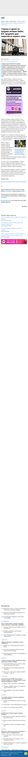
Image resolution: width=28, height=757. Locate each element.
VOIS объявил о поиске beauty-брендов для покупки (15, 704)
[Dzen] (13, 18)
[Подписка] (21, 18)
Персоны (4, 676)
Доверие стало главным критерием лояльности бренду (14, 646)
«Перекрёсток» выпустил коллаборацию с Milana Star (14, 725)
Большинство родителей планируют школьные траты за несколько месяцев (14, 650)
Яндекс (4, 61)
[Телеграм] (6, 18)
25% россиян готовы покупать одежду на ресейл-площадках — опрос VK (14, 672)
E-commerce (5, 621)
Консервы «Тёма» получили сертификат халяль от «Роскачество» (15, 627)
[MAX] (11, 18)
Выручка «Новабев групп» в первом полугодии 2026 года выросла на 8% (15, 743)
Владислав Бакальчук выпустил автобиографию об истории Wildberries (15, 654)
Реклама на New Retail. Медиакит (14, 115)
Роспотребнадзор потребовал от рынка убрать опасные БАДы (14, 617)
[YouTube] (16, 18)
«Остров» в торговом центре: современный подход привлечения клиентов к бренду (13, 661)
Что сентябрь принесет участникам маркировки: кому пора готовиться (12, 698)
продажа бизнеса (13, 61)
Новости (7, 21)
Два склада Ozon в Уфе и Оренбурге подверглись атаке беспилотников (15, 717)
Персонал (4, 639)
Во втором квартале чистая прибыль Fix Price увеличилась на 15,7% (14, 739)
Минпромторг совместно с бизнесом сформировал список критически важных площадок (15, 609)
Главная (2, 21)
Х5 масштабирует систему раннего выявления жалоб (14, 691)
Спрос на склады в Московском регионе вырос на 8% (14, 721)
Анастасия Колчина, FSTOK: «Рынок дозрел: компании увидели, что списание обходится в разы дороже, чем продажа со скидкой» (13, 680)
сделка (8, 61)
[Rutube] (18, 18)
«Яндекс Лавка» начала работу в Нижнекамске (14, 683)
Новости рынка (13, 21)
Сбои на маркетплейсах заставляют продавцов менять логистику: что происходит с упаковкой (12, 624)
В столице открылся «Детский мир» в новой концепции (13, 735)
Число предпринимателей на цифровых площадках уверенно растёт (15, 635)
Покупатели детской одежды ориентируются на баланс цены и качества (14, 613)
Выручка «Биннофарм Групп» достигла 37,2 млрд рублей (14, 701)
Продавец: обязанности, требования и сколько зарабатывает (12, 643)
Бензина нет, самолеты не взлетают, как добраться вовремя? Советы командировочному (13, 732)
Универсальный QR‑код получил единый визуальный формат (12, 631)
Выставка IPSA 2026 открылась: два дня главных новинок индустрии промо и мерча (14, 664)
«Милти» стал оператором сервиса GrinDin (13, 707)
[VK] (9, 18)
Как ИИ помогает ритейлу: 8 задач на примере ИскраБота (12, 714)
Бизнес (4, 658)
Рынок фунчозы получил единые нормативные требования (14, 668)
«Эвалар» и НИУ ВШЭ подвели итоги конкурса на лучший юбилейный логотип (14, 687)
